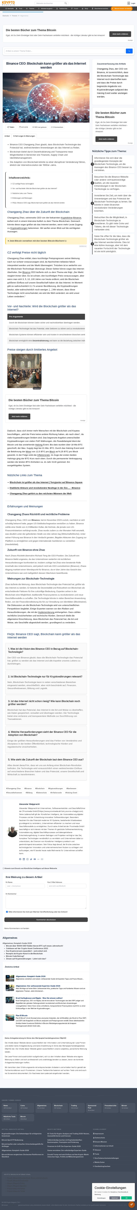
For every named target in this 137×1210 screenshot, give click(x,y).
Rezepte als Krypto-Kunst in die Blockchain (24, 953)
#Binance (28, 788)
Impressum (99, 1134)
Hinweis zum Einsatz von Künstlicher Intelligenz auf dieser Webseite (30, 868)
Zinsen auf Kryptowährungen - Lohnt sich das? (26, 959)
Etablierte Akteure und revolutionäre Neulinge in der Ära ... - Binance (45, 488)
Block (52, 451)
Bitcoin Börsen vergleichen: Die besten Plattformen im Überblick (23, 1156)
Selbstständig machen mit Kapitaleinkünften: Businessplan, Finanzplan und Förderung (64, 1141)
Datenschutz (100, 1138)
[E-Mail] (42, 859)
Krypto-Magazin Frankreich (17, 1181)
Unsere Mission (101, 1142)
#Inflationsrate (56, 793)
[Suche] (66, 3)
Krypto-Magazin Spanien (16, 1186)
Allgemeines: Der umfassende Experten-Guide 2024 (38, 986)
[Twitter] (31, 859)
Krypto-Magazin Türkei (16, 1191)
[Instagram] (27, 859)
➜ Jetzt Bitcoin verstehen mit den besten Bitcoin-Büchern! (36, 241)
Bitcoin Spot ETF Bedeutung (12, 1140)
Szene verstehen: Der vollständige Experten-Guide (66, 1150)
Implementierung (46, 612)
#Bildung (29, 793)
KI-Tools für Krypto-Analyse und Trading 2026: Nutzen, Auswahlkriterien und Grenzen (68, 1135)
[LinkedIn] (24, 859)
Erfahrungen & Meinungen (24, 136)
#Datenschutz (41, 793)
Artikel (7, 136)
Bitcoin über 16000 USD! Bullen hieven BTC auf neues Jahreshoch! (34, 946)
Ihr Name (9, 882)
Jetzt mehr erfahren (120, 34)
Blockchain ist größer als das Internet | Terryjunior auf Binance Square (46, 482)
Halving (39, 445)
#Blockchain (40, 788)
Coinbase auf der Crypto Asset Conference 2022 (27, 948)
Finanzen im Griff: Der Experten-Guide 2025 (64, 1146)
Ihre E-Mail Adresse (54, 882)
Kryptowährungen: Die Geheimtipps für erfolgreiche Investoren (22, 1135)
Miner (28, 451)
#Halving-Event (71, 793)
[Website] (38, 859)
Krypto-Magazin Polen (16, 1183)
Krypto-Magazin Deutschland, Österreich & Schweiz (27, 1178)
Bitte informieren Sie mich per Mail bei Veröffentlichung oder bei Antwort (38, 912)
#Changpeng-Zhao (13, 788)
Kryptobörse (67, 218)
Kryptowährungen (19, 228)
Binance (77, 218)
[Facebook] (20, 859)
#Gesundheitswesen (14, 793)
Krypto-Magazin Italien (16, 1188)
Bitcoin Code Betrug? (15, 956)
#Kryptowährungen (55, 788)
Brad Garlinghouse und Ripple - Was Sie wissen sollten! (39, 998)
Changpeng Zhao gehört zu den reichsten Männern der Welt (40, 493)
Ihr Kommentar (11, 894)
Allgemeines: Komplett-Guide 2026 (30, 976)
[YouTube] (35, 859)
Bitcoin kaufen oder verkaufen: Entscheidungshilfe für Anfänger (22, 1145)
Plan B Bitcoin (22, 1015)
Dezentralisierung (41, 341)
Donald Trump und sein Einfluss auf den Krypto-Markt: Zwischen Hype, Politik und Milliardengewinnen (68, 1156)
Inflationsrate (43, 455)
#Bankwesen (71, 788)
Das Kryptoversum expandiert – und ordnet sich (26, 951)
